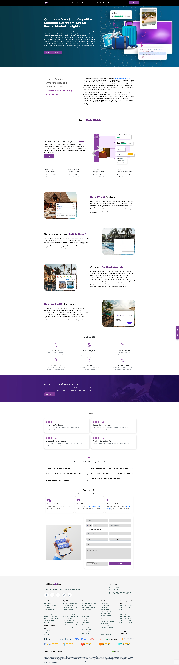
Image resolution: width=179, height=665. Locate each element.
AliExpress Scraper (87, 605)
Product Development (107, 611)
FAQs (45, 632)
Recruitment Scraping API (70, 622)
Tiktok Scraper (86, 631)
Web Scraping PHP (124, 607)
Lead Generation (105, 613)
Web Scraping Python (125, 605)
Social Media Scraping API (70, 616)
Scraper (92, 2)
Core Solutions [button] (82, 2)
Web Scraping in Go (124, 616)
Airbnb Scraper (86, 627)
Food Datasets (105, 623)
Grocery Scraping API (69, 609)
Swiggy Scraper (86, 611)
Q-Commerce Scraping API (70, 607)
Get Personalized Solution (53, 53)
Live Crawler (47, 603)
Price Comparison (106, 603)
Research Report (124, 631)
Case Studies (123, 630)
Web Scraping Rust (124, 614)
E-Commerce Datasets (107, 621)
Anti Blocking (48, 607)
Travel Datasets (105, 625)
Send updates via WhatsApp (94, 529)
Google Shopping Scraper (89, 607)
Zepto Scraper (86, 624)
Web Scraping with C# (125, 623)
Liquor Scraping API (68, 620)
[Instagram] (64, 595)
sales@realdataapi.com (94, 506)
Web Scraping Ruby (125, 612)
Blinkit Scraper (86, 616)
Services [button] (66, 2)
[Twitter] (46, 595)
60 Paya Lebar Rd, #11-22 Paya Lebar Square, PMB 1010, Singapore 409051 (120, 593)
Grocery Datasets (106, 630)
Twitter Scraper (86, 620)
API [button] (73, 2)
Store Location (101, 2)
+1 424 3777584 (115, 587)
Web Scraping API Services (51, 618)
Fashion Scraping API (69, 627)
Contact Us (134, 2)
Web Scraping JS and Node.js (125, 625)
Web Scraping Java (124, 610)
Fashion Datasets (106, 634)
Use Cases (47, 611)
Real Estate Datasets (107, 627)
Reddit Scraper (86, 633)
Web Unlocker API (49, 609)
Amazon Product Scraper (89, 603)
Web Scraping (48, 614)
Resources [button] (111, 2)
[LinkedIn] (52, 595)
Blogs (121, 603)
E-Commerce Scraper (88, 614)
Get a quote (49, 156)
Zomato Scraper (86, 609)
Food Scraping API (68, 605)
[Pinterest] (70, 595)
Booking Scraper (86, 629)
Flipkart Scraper (86, 618)
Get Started (49, 394)
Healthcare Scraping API (70, 624)
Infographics (123, 633)
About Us (47, 630)
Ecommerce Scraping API (70, 603)
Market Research (105, 605)
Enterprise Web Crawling (51, 616)
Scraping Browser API (50, 605)
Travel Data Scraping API (122, 78)
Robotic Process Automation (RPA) (106, 608)
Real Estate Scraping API (70, 614)
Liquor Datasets (105, 632)
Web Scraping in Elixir (125, 618)
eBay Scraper (85, 622)
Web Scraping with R (125, 620)
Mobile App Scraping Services (50, 621)
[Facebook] (58, 595)
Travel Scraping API (68, 611)
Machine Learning (106, 615)
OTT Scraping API (68, 618)
